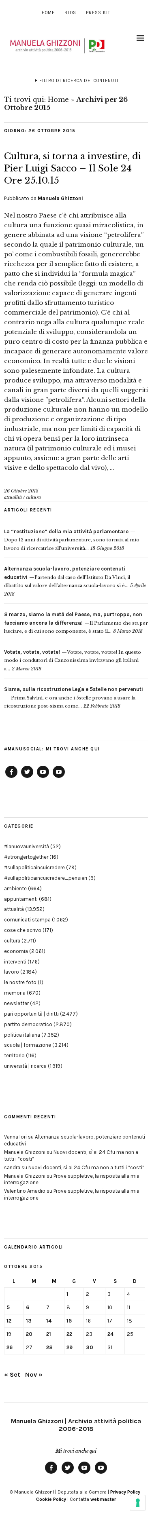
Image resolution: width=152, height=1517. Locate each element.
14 (48, 1321)
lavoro (11, 972)
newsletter (16, 1003)
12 (8, 1321)
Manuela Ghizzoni (60, 198)
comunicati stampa (27, 920)
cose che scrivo (22, 930)
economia (16, 951)
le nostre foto (20, 982)
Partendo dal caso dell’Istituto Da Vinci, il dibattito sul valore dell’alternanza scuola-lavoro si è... (67, 577)
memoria (15, 993)
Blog (70, 12)
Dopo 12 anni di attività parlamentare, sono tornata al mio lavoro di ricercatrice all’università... (71, 540)
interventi (15, 962)
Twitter (27, 777)
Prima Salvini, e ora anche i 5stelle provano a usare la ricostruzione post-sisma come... (73, 698)
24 (110, 1334)
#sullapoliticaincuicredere (34, 867)
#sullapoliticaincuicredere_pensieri (45, 878)
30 (89, 1347)
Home (48, 12)
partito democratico (28, 1024)
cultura (33, 497)
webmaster (103, 1499)
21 (48, 1334)
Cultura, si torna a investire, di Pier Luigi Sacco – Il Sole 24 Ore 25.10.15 (72, 168)
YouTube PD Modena (59, 777)
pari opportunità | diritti (31, 1014)
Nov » (34, 1374)
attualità (13, 497)
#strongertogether (26, 857)
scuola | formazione (27, 1045)
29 (69, 1347)
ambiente (15, 888)
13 (29, 1321)
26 (9, 1347)
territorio (14, 1055)
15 (69, 1321)
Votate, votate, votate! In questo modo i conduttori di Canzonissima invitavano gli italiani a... (72, 660)
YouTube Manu (43, 777)
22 (69, 1334)
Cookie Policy (51, 1499)
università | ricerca (25, 1066)
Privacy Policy (125, 1492)
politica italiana (22, 1035)
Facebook (11, 777)
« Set (12, 1374)
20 (29, 1334)
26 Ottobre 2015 (21, 491)
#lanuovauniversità (26, 846)
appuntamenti (21, 899)
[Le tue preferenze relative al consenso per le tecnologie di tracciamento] (138, 1503)
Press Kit (98, 12)
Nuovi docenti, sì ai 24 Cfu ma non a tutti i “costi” (86, 1167)
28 (49, 1347)
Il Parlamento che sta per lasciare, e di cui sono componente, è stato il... (76, 623)
